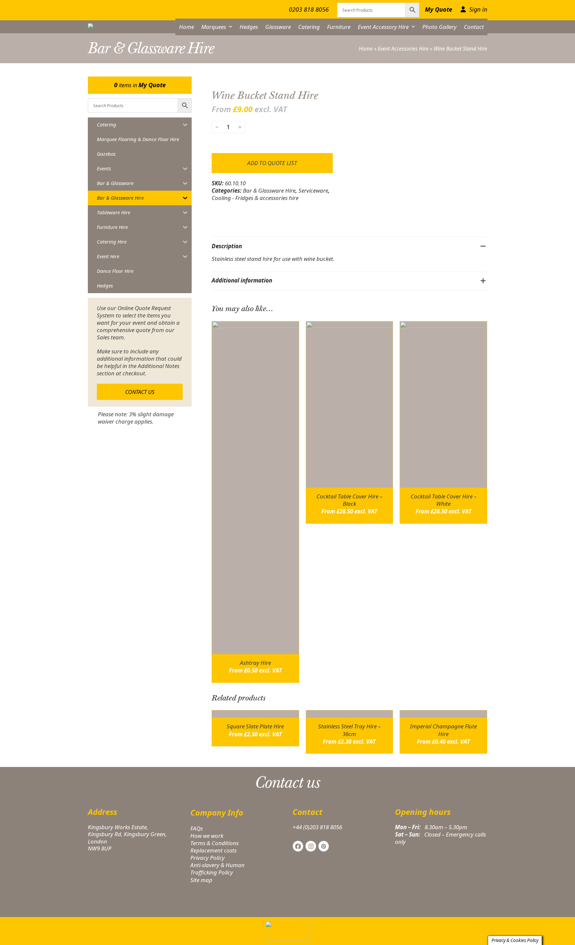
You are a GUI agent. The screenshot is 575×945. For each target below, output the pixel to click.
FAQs (196, 828)
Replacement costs (213, 850)
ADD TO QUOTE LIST (272, 163)
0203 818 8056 (309, 9)
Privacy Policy (207, 857)
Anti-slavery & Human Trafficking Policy (217, 868)
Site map (201, 880)
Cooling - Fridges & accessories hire (255, 198)
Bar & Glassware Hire (269, 190)
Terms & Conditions (214, 843)
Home (366, 48)
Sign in (478, 9)
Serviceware (313, 190)
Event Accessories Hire (403, 48)
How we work (206, 836)
